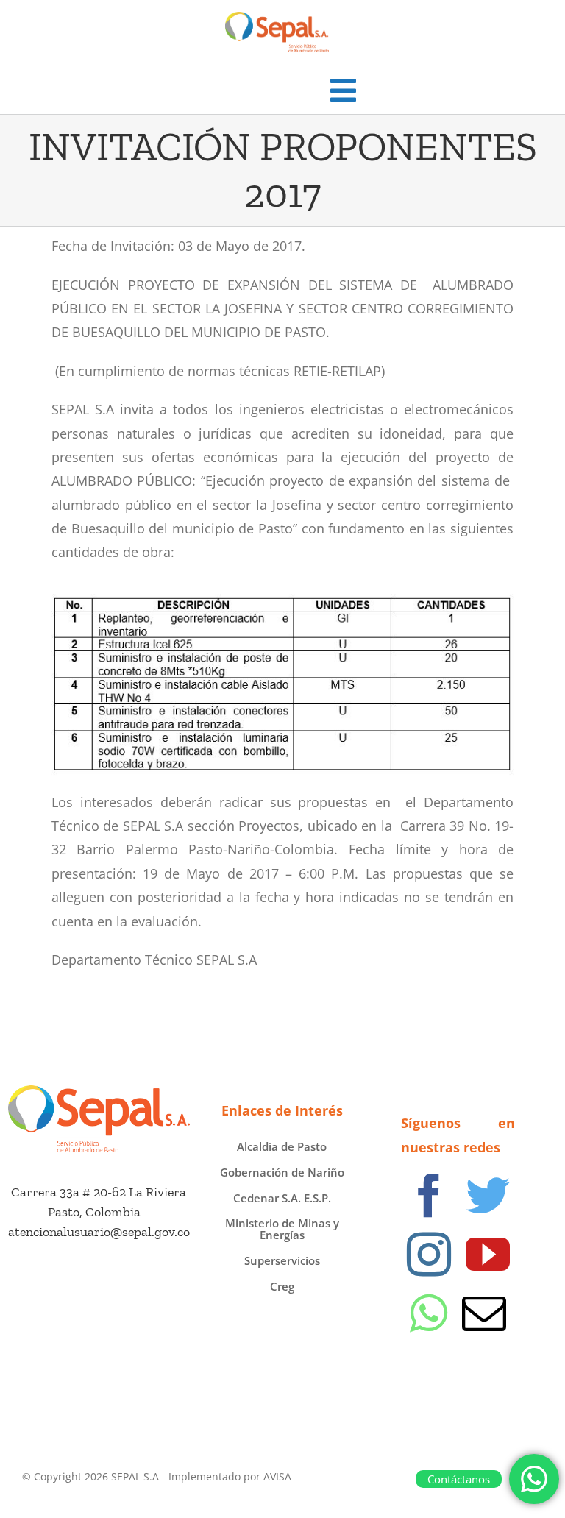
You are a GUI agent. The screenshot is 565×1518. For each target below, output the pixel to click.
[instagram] (429, 1255)
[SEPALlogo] (99, 1092)
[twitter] (488, 1196)
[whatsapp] (428, 1313)
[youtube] (488, 1255)
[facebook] (429, 1196)
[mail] (484, 1313)
